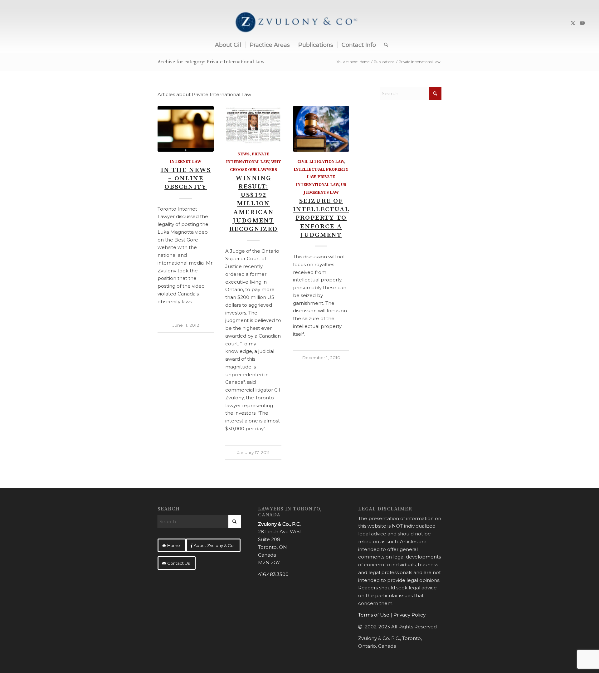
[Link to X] (573, 23)
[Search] (384, 45)
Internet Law (185, 161)
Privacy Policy (409, 615)
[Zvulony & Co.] (299, 23)
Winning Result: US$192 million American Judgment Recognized (253, 203)
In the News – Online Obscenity (186, 178)
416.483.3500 (273, 574)
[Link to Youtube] (582, 23)
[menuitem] (228, 45)
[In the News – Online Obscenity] (186, 129)
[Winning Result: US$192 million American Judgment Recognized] (253, 125)
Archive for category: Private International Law (211, 62)
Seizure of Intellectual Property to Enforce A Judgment (321, 218)
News (244, 154)
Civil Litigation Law (320, 161)
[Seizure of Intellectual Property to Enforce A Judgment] (321, 129)
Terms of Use (373, 615)
